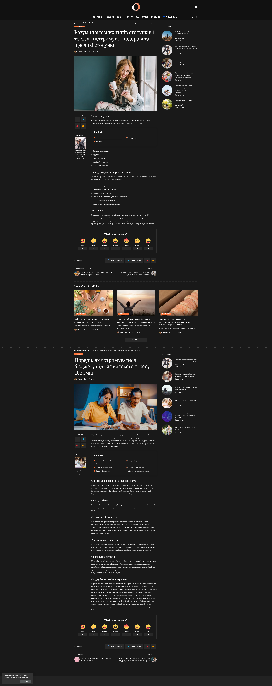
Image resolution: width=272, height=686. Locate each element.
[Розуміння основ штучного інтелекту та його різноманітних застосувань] (167, 416)
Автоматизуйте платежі (135, 467)
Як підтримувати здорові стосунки (139, 138)
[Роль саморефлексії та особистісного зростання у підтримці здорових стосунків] (136, 303)
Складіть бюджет (133, 461)
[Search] (196, 17)
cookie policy (25, 677)
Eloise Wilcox (83, 51)
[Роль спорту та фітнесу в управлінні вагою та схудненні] (167, 390)
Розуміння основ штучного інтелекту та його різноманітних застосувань (185, 415)
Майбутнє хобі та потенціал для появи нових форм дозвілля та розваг (91, 320)
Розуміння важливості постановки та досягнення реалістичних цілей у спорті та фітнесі (186, 48)
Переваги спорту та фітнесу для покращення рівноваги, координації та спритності (184, 75)
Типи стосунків (101, 138)
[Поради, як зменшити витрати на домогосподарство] (167, 403)
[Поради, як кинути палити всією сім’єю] (167, 429)
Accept (25, 681)
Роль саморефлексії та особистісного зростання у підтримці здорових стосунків (136, 320)
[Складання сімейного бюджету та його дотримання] (80, 462)
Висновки (99, 141)
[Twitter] (83, 119)
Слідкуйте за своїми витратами (138, 471)
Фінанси (79, 354)
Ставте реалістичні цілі (104, 467)
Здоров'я (79, 674)
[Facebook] (77, 119)
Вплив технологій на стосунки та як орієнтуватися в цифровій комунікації (80, 155)
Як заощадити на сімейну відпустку (186, 62)
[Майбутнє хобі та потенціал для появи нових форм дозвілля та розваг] (93, 303)
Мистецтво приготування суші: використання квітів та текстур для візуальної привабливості (175, 322)
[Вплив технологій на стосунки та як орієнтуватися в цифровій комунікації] (80, 143)
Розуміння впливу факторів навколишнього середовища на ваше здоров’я (184, 103)
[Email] (83, 126)
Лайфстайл (80, 26)
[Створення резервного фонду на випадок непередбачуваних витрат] (167, 376)
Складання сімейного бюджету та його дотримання (80, 472)
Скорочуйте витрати (103, 471)
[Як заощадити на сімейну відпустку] (167, 63)
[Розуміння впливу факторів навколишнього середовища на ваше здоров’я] (167, 104)
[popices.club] (136, 7)
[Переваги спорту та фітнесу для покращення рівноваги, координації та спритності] (167, 76)
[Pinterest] (77, 126)
